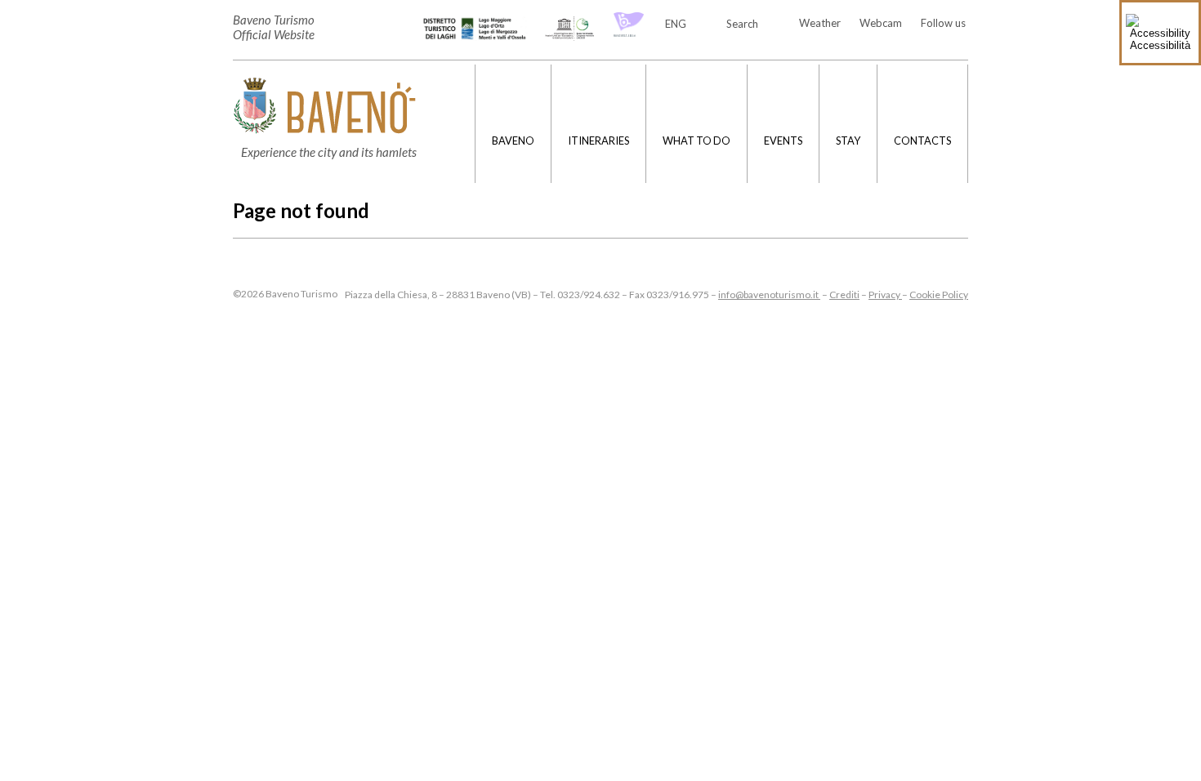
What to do (696, 140)
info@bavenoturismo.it (769, 294)
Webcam (880, 22)
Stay (848, 140)
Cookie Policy (938, 294)
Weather (820, 22)
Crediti (844, 294)
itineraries (598, 140)
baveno (513, 140)
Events (783, 140)
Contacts (922, 140)
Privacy (885, 294)
